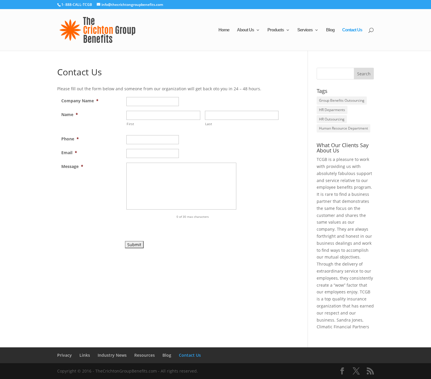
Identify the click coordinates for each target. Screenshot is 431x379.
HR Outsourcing (332, 119)
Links (84, 355)
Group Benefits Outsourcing (341, 100)
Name (69, 114)
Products (275, 30)
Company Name (80, 100)
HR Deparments (332, 109)
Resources (144, 355)
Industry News (112, 355)
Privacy (64, 355)
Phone (70, 139)
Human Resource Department (343, 128)
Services (305, 30)
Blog (330, 30)
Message (72, 166)
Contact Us (352, 30)
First (130, 124)
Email (69, 152)
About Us (245, 30)
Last (208, 124)
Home (223, 30)
